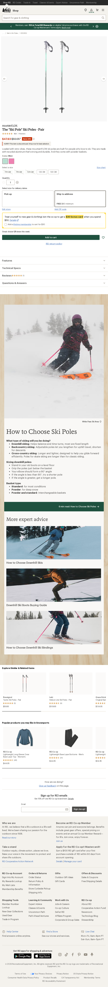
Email (23, 804)
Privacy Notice (63, 973)
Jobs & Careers (62, 904)
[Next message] (93, 26)
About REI (86, 904)
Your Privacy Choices (43, 973)
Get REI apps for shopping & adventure (32, 951)
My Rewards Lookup (12, 881)
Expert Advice (35, 904)
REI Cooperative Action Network (17, 861)
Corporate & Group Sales (67, 920)
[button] (54, 79)
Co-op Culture (62, 908)
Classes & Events (37, 908)
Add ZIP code (60, 209)
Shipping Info (35, 892)
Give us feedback (47, 786)
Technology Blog (90, 916)
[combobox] (54, 18)
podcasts (92, 954)
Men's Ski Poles (12, 33)
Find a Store (52, 931)
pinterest (79, 954)
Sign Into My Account (12, 877)
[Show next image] (103, 78)
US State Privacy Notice (83, 973)
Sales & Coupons (90, 877)
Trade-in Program (10, 919)
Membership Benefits (12, 889)
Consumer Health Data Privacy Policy (23, 977)
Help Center (12, 931)
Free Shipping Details (92, 881)
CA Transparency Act (70, 977)
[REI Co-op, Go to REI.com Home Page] (6, 10)
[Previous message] (11, 26)
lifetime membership (22, 224)
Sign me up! (79, 809)
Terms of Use (20, 973)
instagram (60, 954)
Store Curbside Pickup (39, 888)
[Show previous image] (4, 78)
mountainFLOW (10, 125)
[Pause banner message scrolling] (97, 26)
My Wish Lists (8, 885)
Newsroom (87, 912)
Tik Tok (66, 954)
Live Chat (89, 931)
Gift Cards (60, 881)
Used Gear (7, 915)
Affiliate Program (63, 916)
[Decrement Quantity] (4, 182)
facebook (73, 954)
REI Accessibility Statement (54, 981)
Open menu (103, 10)
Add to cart (51, 237)
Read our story (9, 837)
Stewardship (88, 920)
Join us (59, 841)
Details (13, 220)
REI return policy (54, 243)
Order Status (35, 877)
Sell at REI (59, 912)
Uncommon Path (37, 912)
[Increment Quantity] (17, 182)
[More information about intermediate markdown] (33, 139)
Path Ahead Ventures (39, 916)
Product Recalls (50, 977)
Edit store (6, 209)
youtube (86, 954)
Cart (97, 10)
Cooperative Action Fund (94, 908)
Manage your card (72, 861)
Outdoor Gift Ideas (64, 877)
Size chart (101, 167)
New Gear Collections (12, 911)
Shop (15, 10)
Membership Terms (92, 977)
